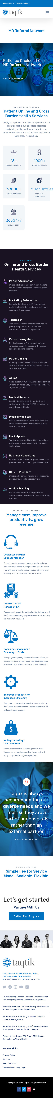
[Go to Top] (47, 1092)
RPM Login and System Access (16, 3)
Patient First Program (26, 916)
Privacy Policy (9, 1055)
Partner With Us (13, 78)
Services (6, 1059)
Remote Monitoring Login (14, 1068)
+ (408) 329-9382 (13, 979)
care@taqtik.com (32, 979)
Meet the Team (9, 1063)
